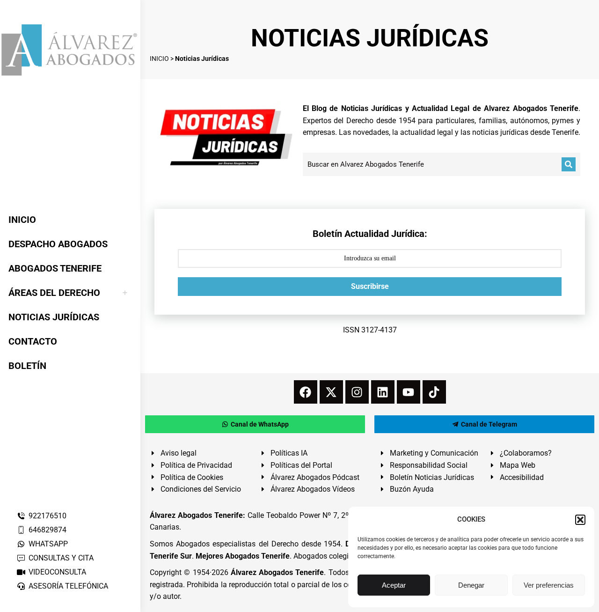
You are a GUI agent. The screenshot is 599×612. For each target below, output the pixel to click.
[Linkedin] (382, 392)
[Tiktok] (434, 392)
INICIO (159, 58)
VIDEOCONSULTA (57, 572)
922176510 (47, 515)
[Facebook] (305, 392)
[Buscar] (569, 164)
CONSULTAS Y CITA (61, 557)
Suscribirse (370, 286)
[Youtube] (408, 392)
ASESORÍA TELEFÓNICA (68, 586)
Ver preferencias (549, 585)
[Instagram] (357, 392)
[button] (580, 519)
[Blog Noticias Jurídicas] (226, 136)
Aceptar (394, 585)
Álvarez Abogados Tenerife (277, 572)
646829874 (47, 529)
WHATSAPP (48, 543)
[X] (331, 392)
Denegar (471, 585)
